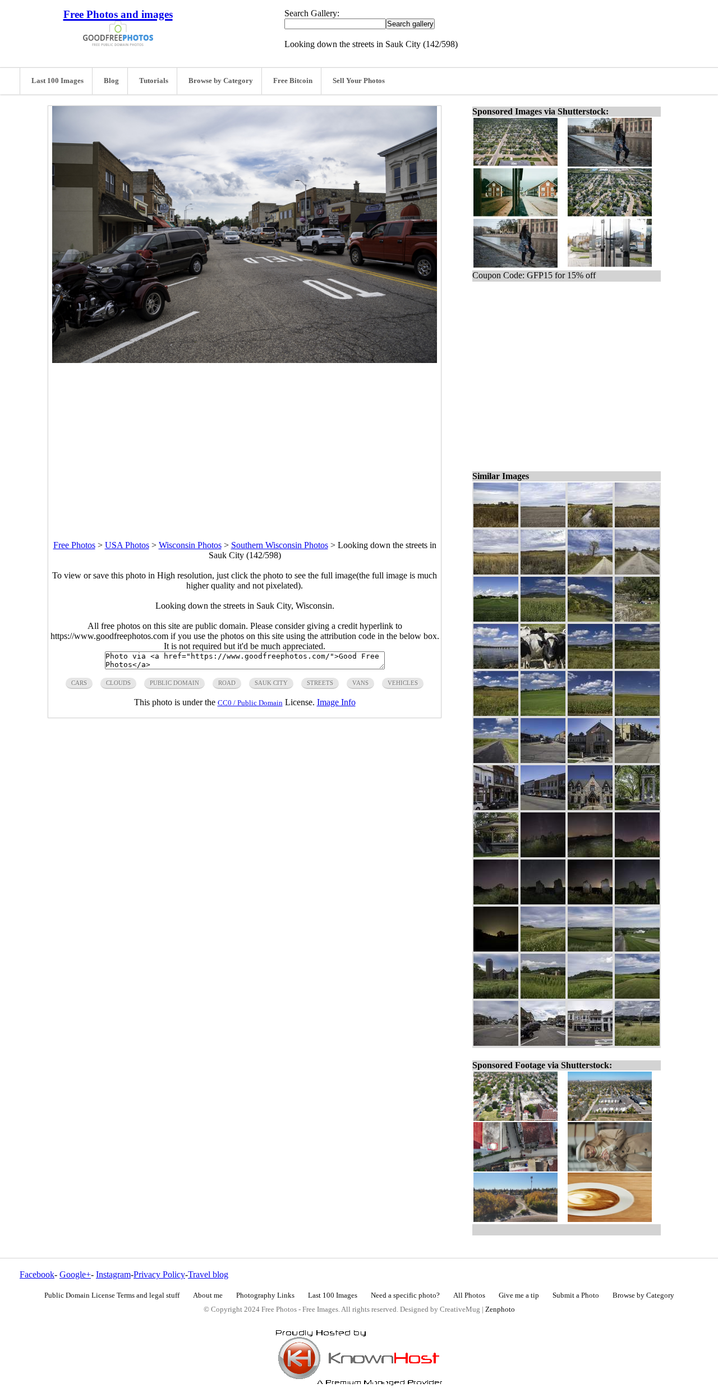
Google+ (75, 1274)
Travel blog (208, 1274)
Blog (111, 81)
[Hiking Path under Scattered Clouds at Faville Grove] (637, 571)
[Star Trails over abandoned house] (543, 901)
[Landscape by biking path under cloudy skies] (543, 948)
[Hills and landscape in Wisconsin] (637, 524)
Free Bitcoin (292, 81)
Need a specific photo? (405, 1295)
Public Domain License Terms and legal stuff (112, 1295)
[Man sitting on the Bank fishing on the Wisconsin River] (637, 618)
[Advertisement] (244, 441)
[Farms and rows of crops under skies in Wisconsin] (590, 948)
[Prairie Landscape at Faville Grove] (495, 571)
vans (360, 682)
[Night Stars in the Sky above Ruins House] (637, 901)
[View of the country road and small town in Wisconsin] (637, 948)
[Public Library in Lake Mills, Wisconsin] (590, 807)
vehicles (403, 682)
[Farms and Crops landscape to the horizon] (637, 713)
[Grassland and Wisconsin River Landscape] (590, 665)
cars (79, 682)
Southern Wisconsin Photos (279, 545)
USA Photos (127, 545)
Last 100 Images (57, 81)
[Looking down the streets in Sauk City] (543, 1042)
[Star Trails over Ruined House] (637, 854)
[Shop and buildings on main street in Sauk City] (590, 1042)
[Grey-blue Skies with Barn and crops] (495, 995)
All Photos (469, 1295)
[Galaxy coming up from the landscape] (590, 854)
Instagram (113, 1274)
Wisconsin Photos (190, 545)
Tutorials (153, 81)
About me (208, 1295)
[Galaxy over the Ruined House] (495, 901)
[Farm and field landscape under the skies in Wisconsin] (637, 995)
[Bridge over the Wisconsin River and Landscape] (495, 665)
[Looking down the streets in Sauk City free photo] (244, 360)
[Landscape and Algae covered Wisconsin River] (637, 665)
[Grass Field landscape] (495, 618)
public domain (174, 682)
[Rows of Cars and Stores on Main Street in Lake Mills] (543, 760)
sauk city (271, 682)
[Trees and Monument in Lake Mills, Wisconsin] (637, 807)
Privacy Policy (159, 1274)
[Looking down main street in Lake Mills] (637, 760)
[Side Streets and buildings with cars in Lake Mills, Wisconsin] (543, 807)
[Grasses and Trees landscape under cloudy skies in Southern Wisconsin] (543, 571)
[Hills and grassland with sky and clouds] (495, 713)
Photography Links (265, 1295)
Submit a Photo (576, 1295)
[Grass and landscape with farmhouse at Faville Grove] (495, 524)
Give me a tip (519, 1295)
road (227, 682)
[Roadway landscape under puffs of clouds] (495, 760)
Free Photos (74, 545)
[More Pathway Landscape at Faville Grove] (590, 571)
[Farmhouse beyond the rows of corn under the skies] (590, 713)
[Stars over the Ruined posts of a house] (590, 901)
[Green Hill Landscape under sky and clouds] (543, 713)
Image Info (336, 702)
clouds (118, 682)
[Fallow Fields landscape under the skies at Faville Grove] (543, 524)
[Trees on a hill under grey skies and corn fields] (590, 995)
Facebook (37, 1274)
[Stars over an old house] (495, 948)
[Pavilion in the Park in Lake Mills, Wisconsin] (495, 854)
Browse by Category (220, 81)
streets (320, 682)
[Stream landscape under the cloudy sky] (590, 524)
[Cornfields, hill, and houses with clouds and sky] (543, 618)
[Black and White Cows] (543, 665)
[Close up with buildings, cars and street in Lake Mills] (495, 807)
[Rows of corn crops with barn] (543, 995)
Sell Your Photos (359, 81)
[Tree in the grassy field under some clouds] (637, 1042)
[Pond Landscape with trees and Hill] (590, 618)
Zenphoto (500, 1309)
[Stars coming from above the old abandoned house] (543, 854)
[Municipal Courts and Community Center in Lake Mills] (590, 760)
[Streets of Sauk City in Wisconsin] (495, 1042)
